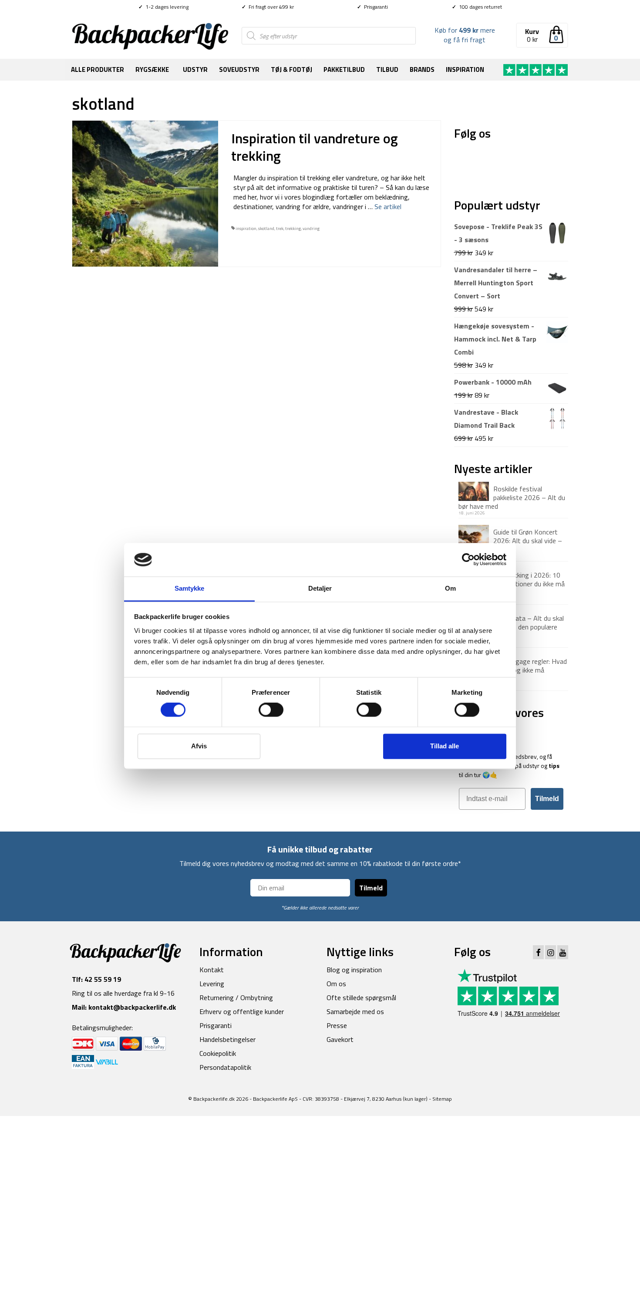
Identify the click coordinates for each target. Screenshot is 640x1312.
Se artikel (387, 206)
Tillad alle (444, 746)
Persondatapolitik (225, 1067)
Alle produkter (97, 69)
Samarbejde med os (355, 1011)
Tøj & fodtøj (291, 69)
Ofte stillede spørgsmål (361, 997)
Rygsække (152, 69)
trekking (293, 228)
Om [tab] (450, 588)
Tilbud (387, 69)
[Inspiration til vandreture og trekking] (145, 193)
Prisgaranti (372, 7)
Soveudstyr (239, 69)
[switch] (271, 710)
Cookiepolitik (217, 1053)
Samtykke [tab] (190, 588)
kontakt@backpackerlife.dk (132, 1007)
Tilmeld (547, 798)
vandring (311, 228)
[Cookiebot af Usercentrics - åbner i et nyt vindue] (468, 559)
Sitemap (442, 1099)
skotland (266, 228)
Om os (336, 983)
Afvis (199, 746)
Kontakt (211, 969)
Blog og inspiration (354, 969)
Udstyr (195, 69)
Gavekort (340, 1039)
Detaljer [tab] (320, 588)
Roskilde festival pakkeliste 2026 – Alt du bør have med (511, 497)
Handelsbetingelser (227, 1039)
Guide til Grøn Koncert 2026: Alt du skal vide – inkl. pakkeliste (510, 540)
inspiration (246, 228)
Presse (337, 1025)
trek (279, 228)
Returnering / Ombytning (236, 997)
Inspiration (465, 69)
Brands (422, 69)
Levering (211, 983)
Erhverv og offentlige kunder (241, 1011)
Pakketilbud (344, 69)
